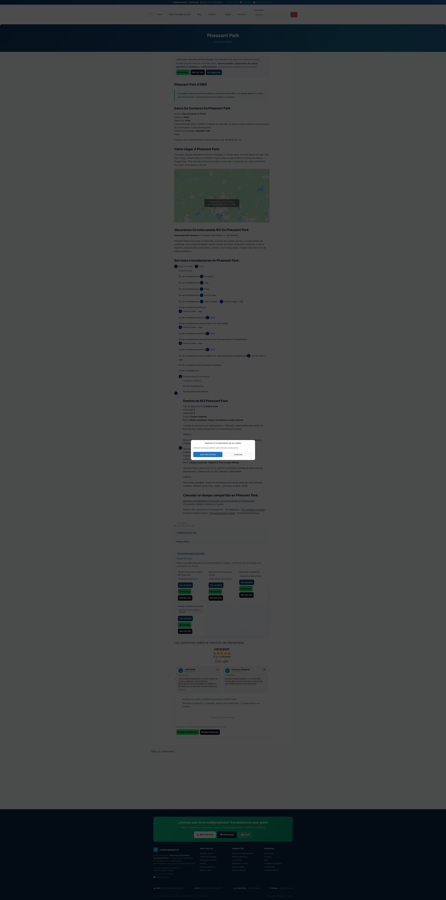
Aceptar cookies (208, 454)
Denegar (238, 454)
